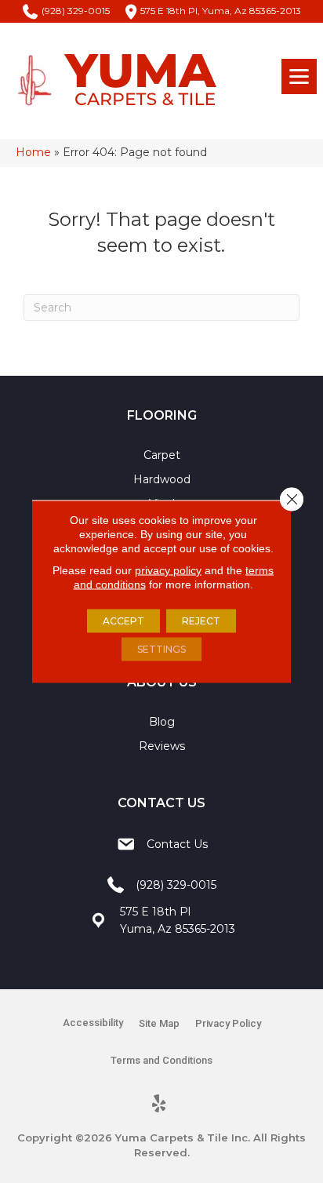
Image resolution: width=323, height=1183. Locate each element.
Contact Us (177, 844)
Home (33, 152)
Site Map (159, 1023)
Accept (123, 621)
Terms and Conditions (161, 1060)
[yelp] (159, 1104)
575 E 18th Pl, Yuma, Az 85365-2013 (220, 10)
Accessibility (93, 1022)
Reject (201, 621)
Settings (161, 649)
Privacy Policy (228, 1023)
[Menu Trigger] (299, 76)
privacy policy (168, 570)
